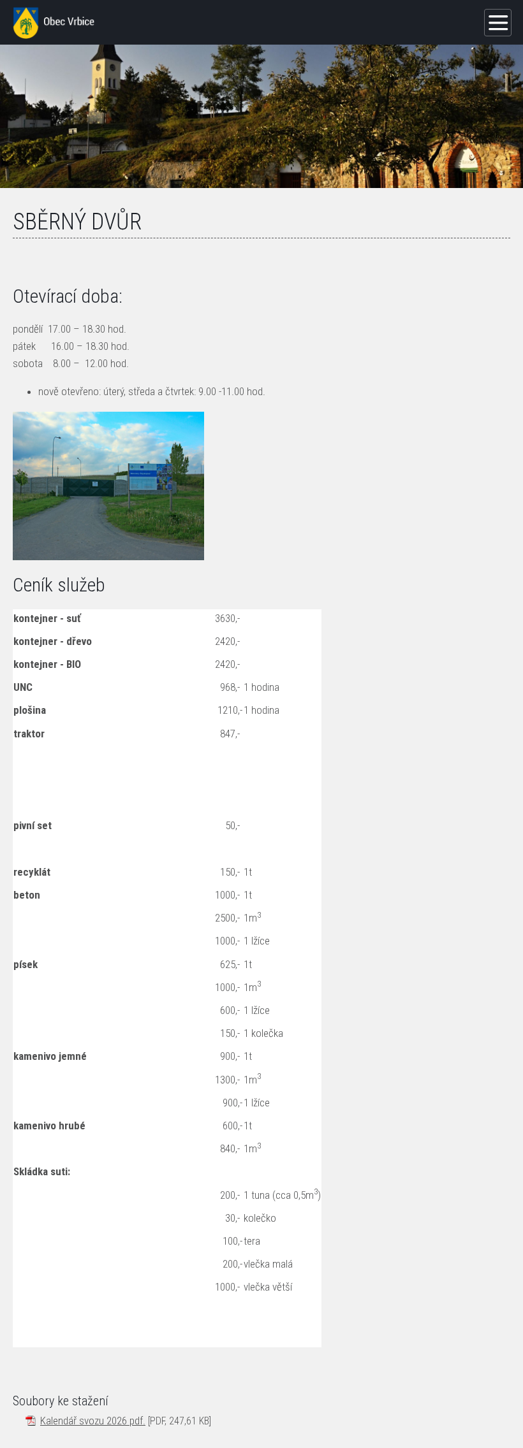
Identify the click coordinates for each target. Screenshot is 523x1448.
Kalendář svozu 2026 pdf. (92, 1420)
